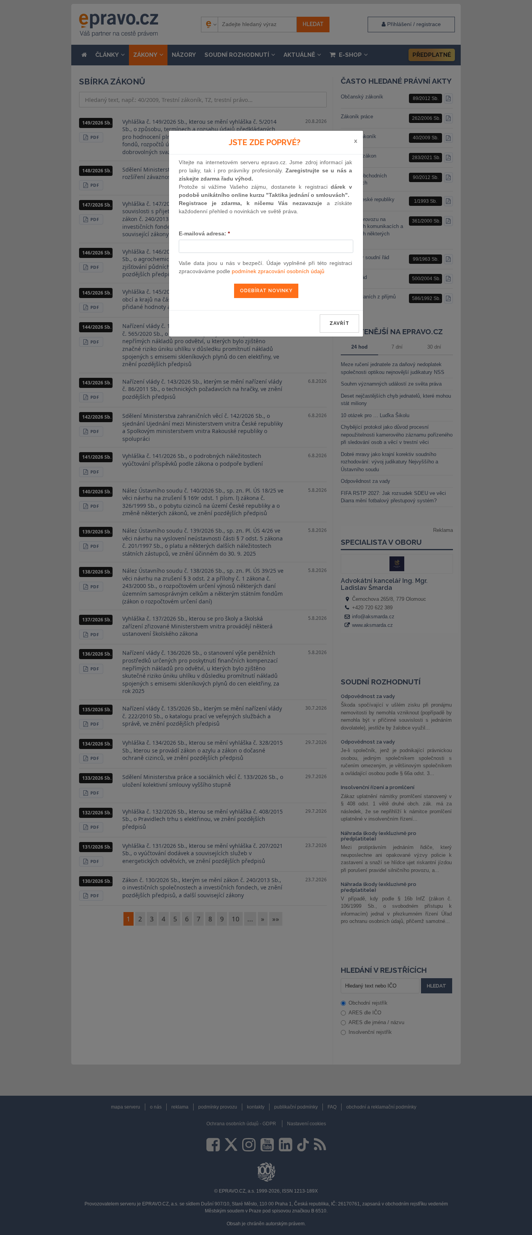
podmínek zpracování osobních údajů (278, 271)
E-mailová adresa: (204, 233)
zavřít (339, 323)
